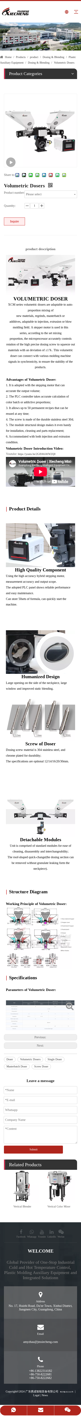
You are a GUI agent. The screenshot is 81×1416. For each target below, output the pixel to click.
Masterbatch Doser (16, 1066)
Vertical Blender (22, 1206)
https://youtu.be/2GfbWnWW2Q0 (36, 454)
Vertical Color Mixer (58, 1206)
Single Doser (55, 1059)
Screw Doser (41, 1066)
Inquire (14, 221)
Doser (9, 1059)
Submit (33, 1149)
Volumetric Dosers (30, 1059)
